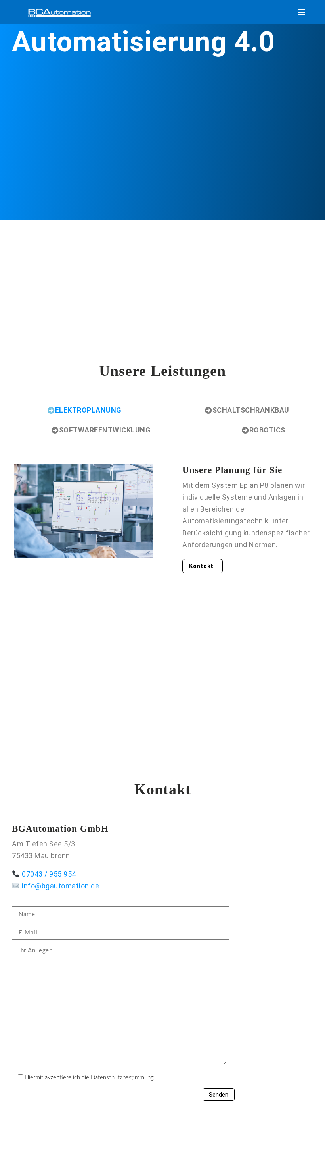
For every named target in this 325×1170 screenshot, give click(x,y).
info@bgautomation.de (60, 886)
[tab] (84, 414)
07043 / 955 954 (49, 874)
